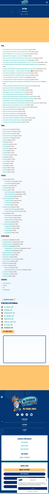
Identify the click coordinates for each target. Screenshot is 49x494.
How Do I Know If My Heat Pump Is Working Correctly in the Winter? (18, 98)
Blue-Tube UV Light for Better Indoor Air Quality (14, 120)
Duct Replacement (9, 181)
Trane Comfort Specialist (9, 135)
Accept (32, 488)
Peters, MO (7, 267)
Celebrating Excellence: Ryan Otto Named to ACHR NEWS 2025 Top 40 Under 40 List (22, 81)
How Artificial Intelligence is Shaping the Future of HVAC (16, 73)
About (4, 163)
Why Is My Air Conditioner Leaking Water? (12, 88)
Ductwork (5, 179)
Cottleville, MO (6, 246)
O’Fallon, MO (6, 276)
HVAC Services (6, 240)
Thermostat (5, 187)
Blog (4, 157)
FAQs (4, 142)
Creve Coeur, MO (7, 257)
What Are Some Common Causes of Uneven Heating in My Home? (18, 96)
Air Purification (8, 202)
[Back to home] (24, 2)
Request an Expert (7, 129)
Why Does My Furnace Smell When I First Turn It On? (15, 105)
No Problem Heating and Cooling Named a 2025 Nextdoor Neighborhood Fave (21, 64)
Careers (5, 146)
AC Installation (8, 232)
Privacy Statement (35, 491)
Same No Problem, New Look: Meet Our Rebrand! (14, 90)
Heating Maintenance (10, 219)
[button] (46, 480)
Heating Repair (8, 222)
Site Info (5, 150)
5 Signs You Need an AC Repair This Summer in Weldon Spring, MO (18, 86)
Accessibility (6, 148)
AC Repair (7, 230)
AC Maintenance (8, 228)
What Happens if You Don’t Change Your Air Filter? (14, 92)
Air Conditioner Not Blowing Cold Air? (11, 115)
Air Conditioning (7, 224)
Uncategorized (6, 289)
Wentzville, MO (6, 263)
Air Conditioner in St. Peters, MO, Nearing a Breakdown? (16, 49)
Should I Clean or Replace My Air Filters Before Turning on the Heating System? (21, 103)
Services (5, 172)
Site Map (5, 152)
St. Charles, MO (6, 272)
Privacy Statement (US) (8, 131)
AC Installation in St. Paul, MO (10, 259)
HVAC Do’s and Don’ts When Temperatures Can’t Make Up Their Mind (19, 58)
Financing (5, 159)
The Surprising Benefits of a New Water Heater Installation (16, 75)
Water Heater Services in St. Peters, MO (14, 269)
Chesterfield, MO (7, 274)
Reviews (5, 170)
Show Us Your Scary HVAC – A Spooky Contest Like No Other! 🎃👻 (18, 71)
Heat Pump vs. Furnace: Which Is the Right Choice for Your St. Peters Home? (20, 62)
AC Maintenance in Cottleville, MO (12, 248)
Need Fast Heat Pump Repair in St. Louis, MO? (13, 56)
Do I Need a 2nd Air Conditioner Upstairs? (12, 122)
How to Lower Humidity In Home (10, 109)
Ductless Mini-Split (7, 207)
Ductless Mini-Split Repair (11, 209)
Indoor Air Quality (7, 198)
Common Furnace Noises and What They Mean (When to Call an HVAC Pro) (20, 68)
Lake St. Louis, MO (7, 261)
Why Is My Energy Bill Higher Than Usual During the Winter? (16, 107)
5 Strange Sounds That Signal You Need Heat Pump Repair (16, 79)
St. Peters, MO (6, 265)
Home (4, 165)
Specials (5, 167)
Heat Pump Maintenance (10, 194)
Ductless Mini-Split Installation (12, 211)
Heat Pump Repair (9, 196)
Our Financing (24, 474)
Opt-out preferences (29, 491)
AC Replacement (9, 226)
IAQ (3, 287)
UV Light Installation (9, 200)
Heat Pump (5, 190)
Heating (5, 213)
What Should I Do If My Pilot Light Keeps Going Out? (15, 100)
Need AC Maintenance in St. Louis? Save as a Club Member (16, 54)
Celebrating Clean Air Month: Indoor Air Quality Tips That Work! (17, 51)
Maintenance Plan (7, 138)
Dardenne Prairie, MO (8, 244)
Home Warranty (6, 185)
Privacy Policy (6, 155)
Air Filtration (8, 205)
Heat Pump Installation (10, 192)
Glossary (5, 140)
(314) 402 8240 (24, 442)
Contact (5, 161)
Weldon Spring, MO (7, 254)
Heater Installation (9, 217)
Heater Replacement (10, 215)
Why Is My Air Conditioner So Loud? (11, 113)
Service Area (6, 144)
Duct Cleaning (8, 183)
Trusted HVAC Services (8, 242)
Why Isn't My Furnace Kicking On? (11, 111)
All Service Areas (7, 331)
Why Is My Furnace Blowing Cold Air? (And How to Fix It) (16, 60)
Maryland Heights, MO (8, 252)
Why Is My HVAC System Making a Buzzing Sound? (14, 94)
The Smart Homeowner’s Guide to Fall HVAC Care (14, 77)
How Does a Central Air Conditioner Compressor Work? (15, 118)
